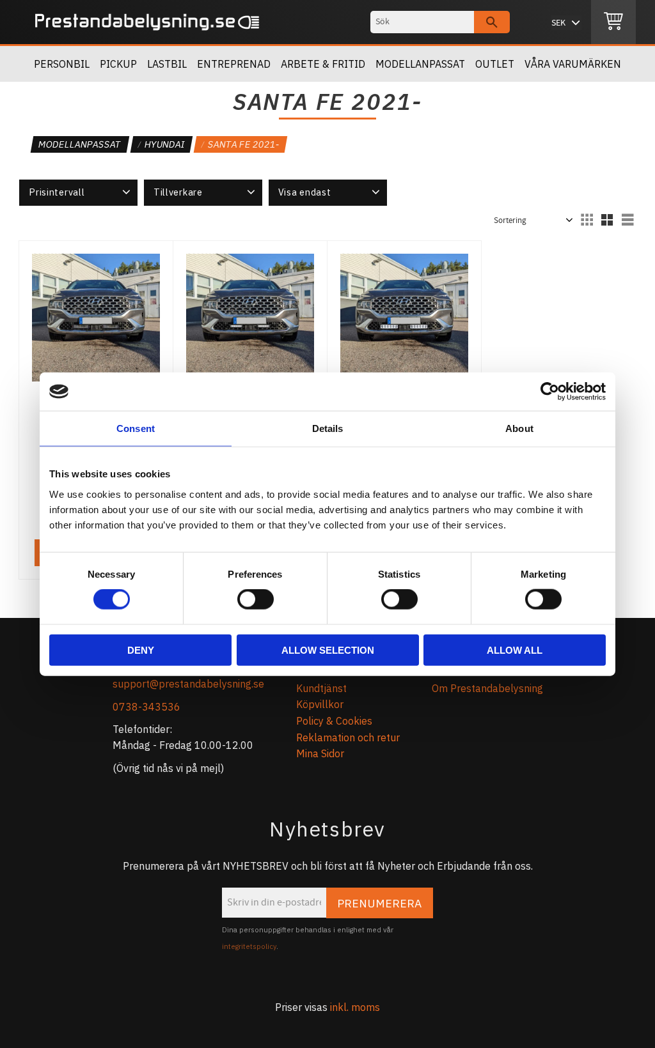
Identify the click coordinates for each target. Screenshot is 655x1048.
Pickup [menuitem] (118, 64)
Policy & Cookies (334, 720)
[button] (78, 192)
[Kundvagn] (613, 22)
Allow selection (327, 649)
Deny (140, 649)
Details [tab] (327, 428)
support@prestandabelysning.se (188, 683)
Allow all (514, 649)
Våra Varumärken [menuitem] (573, 64)
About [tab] (519, 428)
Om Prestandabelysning (487, 688)
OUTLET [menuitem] (494, 64)
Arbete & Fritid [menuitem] (323, 64)
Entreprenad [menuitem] (234, 64)
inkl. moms (355, 1007)
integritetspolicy (249, 946)
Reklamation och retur (348, 737)
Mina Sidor (320, 753)
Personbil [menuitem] (62, 64)
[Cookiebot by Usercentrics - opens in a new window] (550, 391)
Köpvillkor (319, 704)
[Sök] (492, 22)
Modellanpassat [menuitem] (420, 64)
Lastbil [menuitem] (167, 64)
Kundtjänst (321, 688)
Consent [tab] (135, 428)
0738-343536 (146, 706)
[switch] (255, 599)
